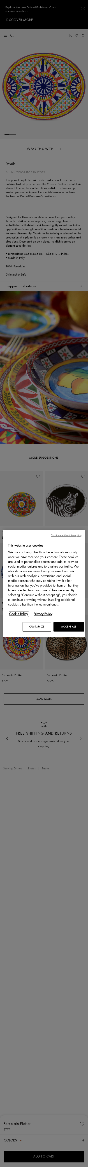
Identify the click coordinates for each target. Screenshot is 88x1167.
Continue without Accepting (66, 535)
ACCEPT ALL (68, 626)
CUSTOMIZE (36, 626)
